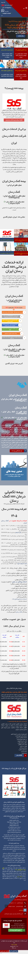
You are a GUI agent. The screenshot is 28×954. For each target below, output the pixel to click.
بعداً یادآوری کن (13, 951)
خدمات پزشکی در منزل (19, 581)
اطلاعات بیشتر (19, 755)
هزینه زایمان (18, 532)
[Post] (14, 710)
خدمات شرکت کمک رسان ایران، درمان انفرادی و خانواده (14, 692)
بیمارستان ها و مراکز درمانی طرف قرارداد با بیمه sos (17, 721)
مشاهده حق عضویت (4, 951)
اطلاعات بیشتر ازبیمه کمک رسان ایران (14, 120)
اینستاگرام (21, 910)
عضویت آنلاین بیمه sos (15, 930)
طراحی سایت (14, 944)
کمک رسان (19, 611)
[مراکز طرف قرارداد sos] (14, 787)
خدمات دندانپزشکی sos (19, 598)
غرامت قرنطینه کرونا (22, 563)
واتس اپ (6, 11)
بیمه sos (3, 2)
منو (23, 8)
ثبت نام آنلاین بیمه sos (17, 451)
